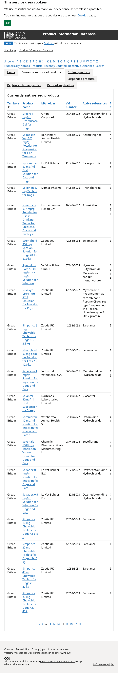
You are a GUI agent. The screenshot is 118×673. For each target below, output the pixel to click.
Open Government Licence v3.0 (57, 661)
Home (11, 72)
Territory (13, 103)
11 (49, 624)
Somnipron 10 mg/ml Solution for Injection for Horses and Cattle (30, 426)
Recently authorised (81, 66)
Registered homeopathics (24, 85)
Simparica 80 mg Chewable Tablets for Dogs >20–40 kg (29, 602)
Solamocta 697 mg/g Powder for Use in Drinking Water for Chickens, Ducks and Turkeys (29, 219)
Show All (9, 61)
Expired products (79, 72)
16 (71, 624)
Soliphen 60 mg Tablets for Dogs (29, 191)
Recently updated (55, 66)
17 (75, 624)
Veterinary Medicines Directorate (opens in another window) (37, 652)
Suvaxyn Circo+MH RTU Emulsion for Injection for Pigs (30, 299)
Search (100, 66)
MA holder (48, 103)
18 (79, 624)
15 (66, 624)
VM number (71, 105)
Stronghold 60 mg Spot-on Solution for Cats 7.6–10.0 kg (30, 357)
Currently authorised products (41, 72)
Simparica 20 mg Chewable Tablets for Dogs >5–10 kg (29, 553)
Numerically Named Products (23, 66)
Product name (27, 105)
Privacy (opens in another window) (51, 649)
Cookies (83, 15)
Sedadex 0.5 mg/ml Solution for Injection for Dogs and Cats (30, 503)
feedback (49, 43)
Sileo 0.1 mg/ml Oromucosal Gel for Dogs (30, 121)
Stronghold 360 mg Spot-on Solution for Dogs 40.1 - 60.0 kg (30, 250)
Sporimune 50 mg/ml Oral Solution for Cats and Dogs (30, 172)
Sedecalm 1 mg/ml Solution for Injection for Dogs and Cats (30, 380)
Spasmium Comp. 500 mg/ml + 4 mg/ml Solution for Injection (30, 274)
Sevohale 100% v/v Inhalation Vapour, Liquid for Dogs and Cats (29, 452)
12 (54, 624)
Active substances (95, 103)
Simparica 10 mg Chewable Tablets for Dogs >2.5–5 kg (30, 528)
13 (58, 624)
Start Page (10, 50)
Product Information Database (69, 34)
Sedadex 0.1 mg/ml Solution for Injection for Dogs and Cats (30, 479)
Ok (8, 23)
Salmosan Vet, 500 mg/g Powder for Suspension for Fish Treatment (29, 145)
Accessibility (22, 649)
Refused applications (60, 85)
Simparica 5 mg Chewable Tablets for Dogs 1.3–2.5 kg (29, 334)
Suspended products (81, 79)
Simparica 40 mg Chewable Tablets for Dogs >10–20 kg (29, 577)
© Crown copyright (103, 664)
